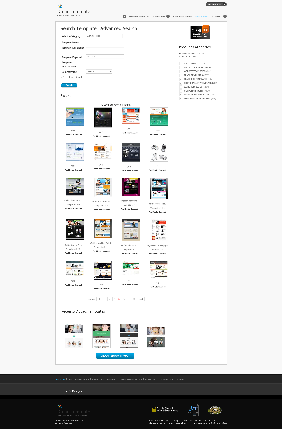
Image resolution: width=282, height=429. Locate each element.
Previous (91, 299)
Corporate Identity (195, 91)
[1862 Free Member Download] (159, 277)
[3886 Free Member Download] (131, 123)
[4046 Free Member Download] (75, 124)
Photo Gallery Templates (198, 83)
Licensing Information (131, 379)
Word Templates (193, 87)
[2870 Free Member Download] (103, 159)
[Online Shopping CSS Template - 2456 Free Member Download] (75, 194)
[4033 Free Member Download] (103, 126)
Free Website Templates (197, 99)
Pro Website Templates (197, 67)
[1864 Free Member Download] (103, 278)
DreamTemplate (73, 11)
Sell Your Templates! (78, 379)
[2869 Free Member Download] (131, 161)
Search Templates (188, 56)
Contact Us (97, 379)
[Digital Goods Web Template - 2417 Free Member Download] (131, 195)
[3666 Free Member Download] (159, 124)
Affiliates (111, 379)
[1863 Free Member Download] (131, 275)
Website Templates (194, 71)
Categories (159, 16)
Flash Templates (193, 75)
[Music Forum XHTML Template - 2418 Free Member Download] (103, 195)
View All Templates (188, 54)
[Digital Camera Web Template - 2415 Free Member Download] (75, 239)
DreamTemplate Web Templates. (70, 420)
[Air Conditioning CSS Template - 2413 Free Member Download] (131, 239)
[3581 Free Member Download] (75, 160)
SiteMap (180, 379)
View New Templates (139, 16)
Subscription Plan (182, 16)
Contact (217, 16)
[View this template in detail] (74, 347)
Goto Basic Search (73, 77)
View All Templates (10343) (115, 355)
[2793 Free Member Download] (159, 160)
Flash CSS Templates (195, 79)
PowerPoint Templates (196, 95)
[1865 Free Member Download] (75, 275)
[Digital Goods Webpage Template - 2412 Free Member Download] (159, 240)
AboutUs (60, 379)
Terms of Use (167, 379)
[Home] (124, 16)
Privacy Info (151, 379)
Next (141, 299)
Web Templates (190, 420)
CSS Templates (192, 63)
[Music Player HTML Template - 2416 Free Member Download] (159, 198)
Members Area (214, 4)
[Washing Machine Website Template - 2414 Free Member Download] (103, 237)
